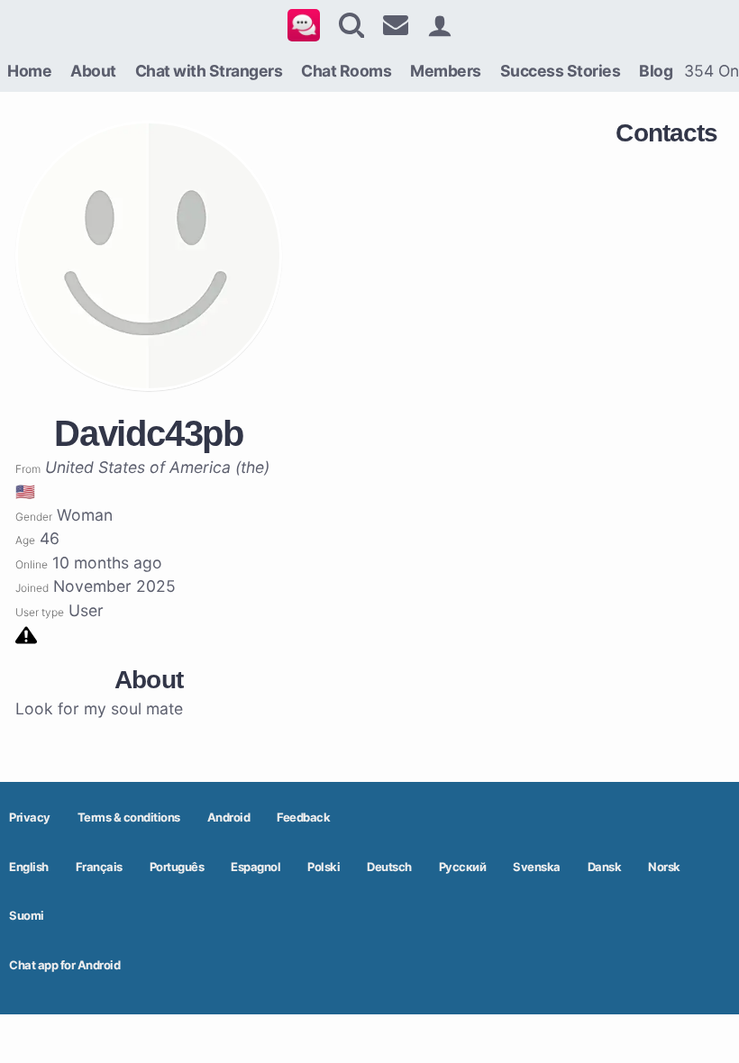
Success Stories (560, 70)
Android (229, 817)
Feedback (303, 817)
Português (177, 866)
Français (99, 866)
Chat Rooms (346, 70)
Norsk (664, 866)
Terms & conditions (129, 817)
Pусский (463, 866)
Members (445, 70)
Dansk (605, 866)
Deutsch (389, 866)
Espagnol (255, 866)
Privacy (29, 817)
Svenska (537, 866)
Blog (655, 70)
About (93, 70)
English (29, 866)
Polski (323, 866)
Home (29, 70)
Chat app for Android (64, 965)
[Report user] (26, 633)
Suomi (26, 915)
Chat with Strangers (209, 70)
